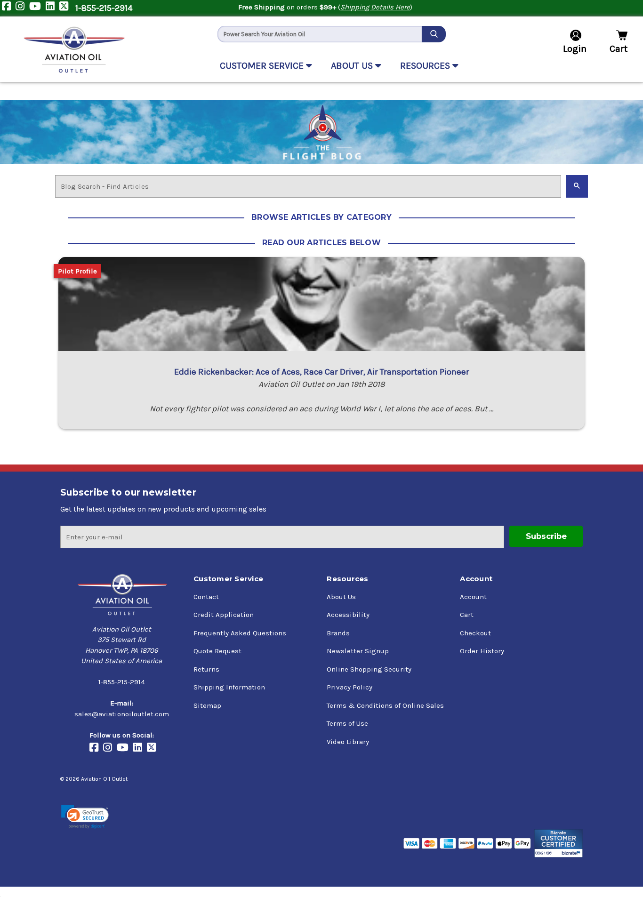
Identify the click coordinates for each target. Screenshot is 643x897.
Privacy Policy (349, 687)
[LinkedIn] (52, 8)
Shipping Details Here (375, 7)
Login (575, 48)
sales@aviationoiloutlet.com (121, 714)
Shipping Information (229, 687)
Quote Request (217, 651)
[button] (85, 816)
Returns (206, 669)
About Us (341, 597)
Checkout (475, 633)
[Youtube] (37, 8)
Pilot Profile (77, 271)
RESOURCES (426, 65)
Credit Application (223, 614)
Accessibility (348, 614)
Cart (467, 614)
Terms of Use (347, 723)
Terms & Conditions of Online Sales (385, 705)
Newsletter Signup (358, 651)
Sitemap (207, 705)
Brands (338, 633)
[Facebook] (9, 8)
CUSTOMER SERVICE (263, 65)
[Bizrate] (558, 843)
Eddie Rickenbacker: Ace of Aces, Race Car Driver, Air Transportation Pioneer (321, 372)
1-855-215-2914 (103, 8)
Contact (206, 597)
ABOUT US (353, 65)
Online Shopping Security (369, 669)
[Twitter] (66, 8)
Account (473, 597)
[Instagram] (22, 8)
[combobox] (319, 34)
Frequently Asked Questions (239, 633)
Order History (482, 651)
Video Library (348, 741)
